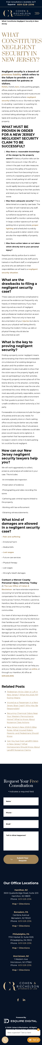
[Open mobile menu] (37, 13)
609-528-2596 (25, 4)
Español (12, 4)
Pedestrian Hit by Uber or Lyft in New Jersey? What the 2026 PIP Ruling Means (22, 695)
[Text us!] (34, 1040)
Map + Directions (21, 904)
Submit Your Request (22, 859)
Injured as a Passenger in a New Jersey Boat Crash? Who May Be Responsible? (22, 705)
